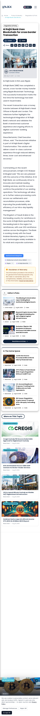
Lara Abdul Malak (16, 71)
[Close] (36, 680)
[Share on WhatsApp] (23, 45)
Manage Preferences (10, 708)
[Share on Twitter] (15, 45)
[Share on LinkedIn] (19, 45)
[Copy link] (34, 45)
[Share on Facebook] (11, 45)
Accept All (6, 713)
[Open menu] (35, 7)
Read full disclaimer (26, 281)
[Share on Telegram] (26, 45)
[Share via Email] (30, 45)
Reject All (23, 708)
